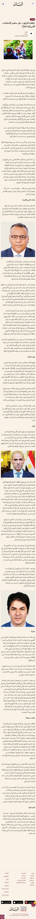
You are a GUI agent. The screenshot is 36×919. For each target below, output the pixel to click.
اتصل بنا (24, 873)
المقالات (6, 882)
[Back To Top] (31, 914)
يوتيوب (32, 882)
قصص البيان (5, 895)
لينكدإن (32, 875)
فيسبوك (32, 878)
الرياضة (7, 885)
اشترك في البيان (21, 880)
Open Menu (33, 4)
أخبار (7, 879)
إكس (33, 873)
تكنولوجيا (6, 876)
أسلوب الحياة (5, 888)
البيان (26, 32)
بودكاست (6, 891)
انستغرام (32, 880)
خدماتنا (24, 875)
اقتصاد (7, 873)
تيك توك (32, 885)
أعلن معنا (23, 878)
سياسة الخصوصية (21, 882)
